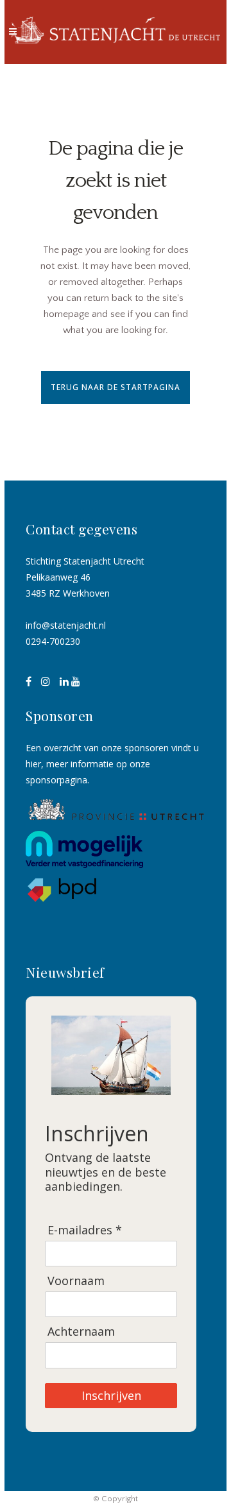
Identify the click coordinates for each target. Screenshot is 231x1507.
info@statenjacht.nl (66, 625)
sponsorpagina (56, 780)
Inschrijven (111, 1395)
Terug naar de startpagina (115, 387)
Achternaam (81, 1331)
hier (33, 764)
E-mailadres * (84, 1230)
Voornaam (76, 1280)
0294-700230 (53, 641)
